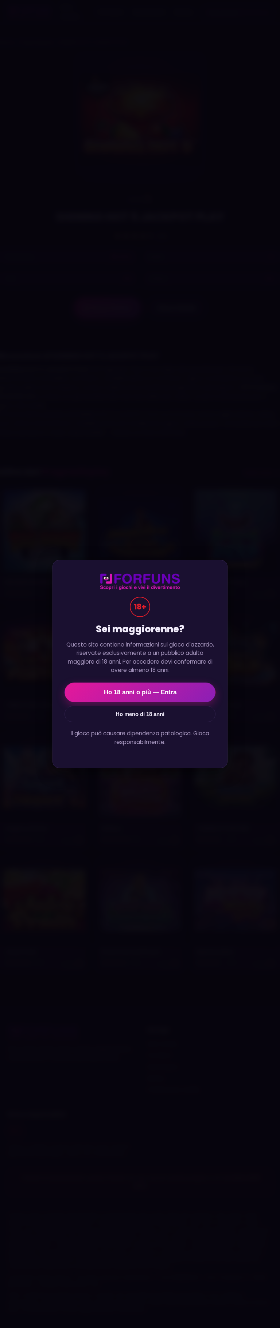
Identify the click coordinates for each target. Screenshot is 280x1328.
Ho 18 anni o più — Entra (140, 692)
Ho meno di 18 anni (140, 714)
